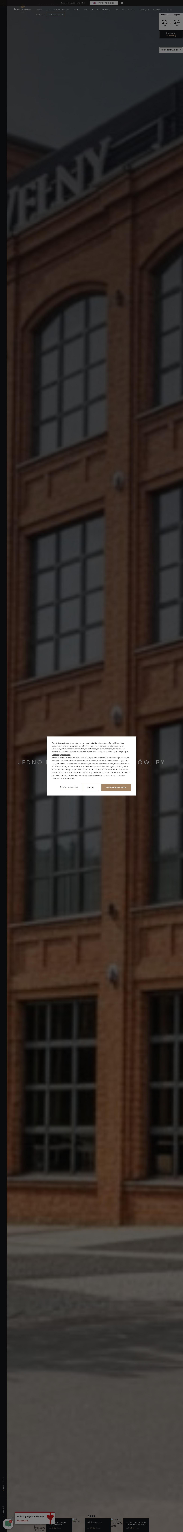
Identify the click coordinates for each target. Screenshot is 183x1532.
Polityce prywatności (61, 754)
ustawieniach (68, 778)
